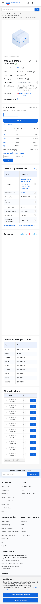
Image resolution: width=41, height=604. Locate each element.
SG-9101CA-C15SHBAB (12, 418)
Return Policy (6, 525)
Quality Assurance (8, 497)
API (23, 490)
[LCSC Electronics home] (13, 3)
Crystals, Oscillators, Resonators (11, 15)
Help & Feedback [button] (9, 225)
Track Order (5, 521)
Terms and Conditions (9, 501)
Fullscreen (23, 234)
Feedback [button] (5, 539)
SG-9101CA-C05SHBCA (12, 455)
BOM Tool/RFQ (26, 487)
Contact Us (5, 490)
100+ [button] (4, 146)
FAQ (3, 542)
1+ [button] (4, 135)
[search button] (37, 9)
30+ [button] (4, 142)
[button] (3, 3)
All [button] (34, 169)
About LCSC (5, 487)
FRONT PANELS (25, 535)
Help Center (5, 546)
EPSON (19, 68)
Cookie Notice (6, 508)
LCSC (23, 528)
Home (3, 14)
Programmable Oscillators (9, 17)
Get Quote (8, 160)
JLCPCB (23, 525)
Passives (16, 14)
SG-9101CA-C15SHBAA (12, 424)
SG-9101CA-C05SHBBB (12, 400)
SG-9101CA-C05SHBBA (12, 406)
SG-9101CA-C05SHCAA (12, 443)
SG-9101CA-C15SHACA (12, 436)
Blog (3, 511)
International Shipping (9, 535)
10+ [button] (4, 138)
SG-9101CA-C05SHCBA (12, 430)
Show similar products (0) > (28, 225)
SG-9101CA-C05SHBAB (12, 412)
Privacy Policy (6, 504)
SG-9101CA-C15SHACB (12, 449)
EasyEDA (24, 521)
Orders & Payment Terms (10, 532)
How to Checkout (7, 528)
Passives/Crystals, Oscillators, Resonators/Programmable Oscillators (26, 184)
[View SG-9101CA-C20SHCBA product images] (20, 38)
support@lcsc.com (12, 560)
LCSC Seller (5, 494)
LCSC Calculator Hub (28, 494)
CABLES (23, 532)
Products (9, 14)
